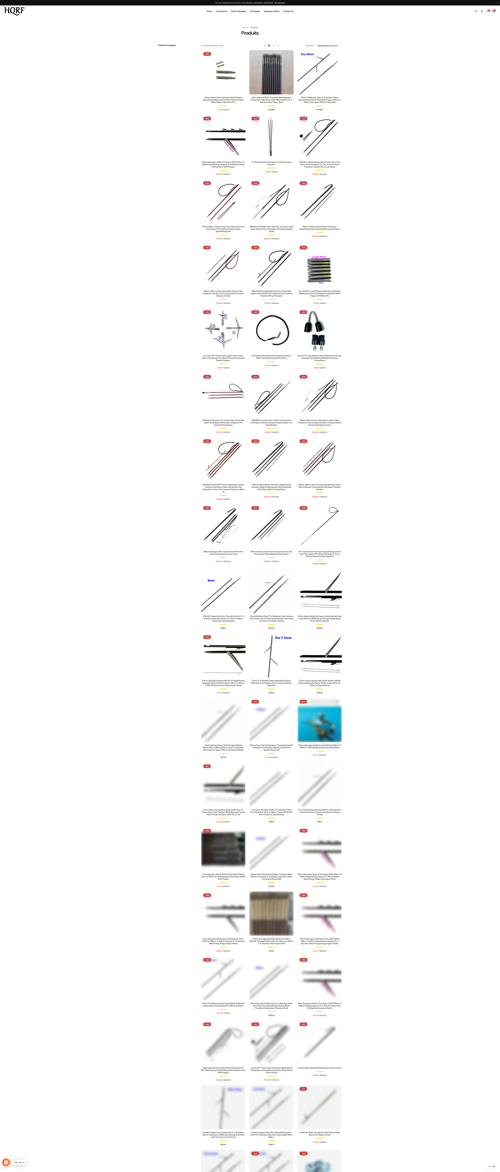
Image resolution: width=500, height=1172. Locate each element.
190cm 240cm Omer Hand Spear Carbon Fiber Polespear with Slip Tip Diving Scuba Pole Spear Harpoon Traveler (223, 293)
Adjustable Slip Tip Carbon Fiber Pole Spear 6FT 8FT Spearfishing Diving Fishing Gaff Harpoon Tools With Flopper (223, 1070)
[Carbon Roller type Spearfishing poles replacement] (320, 1042)
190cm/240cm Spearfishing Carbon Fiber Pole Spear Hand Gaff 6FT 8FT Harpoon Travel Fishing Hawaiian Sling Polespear (271, 293)
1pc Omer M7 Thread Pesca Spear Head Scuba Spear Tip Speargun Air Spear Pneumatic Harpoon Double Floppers (223, 358)
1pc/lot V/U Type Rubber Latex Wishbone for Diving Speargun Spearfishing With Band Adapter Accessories (319, 358)
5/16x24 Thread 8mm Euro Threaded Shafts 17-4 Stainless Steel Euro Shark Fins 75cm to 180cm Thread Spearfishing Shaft (223, 618)
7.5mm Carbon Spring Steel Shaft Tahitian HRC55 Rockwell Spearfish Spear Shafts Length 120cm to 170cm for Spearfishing (320, 683)
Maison (245, 27)
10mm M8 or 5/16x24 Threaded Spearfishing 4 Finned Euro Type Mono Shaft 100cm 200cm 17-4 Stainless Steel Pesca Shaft (271, 99)
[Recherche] (476, 11)
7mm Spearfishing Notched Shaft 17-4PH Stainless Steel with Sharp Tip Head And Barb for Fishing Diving (319, 812)
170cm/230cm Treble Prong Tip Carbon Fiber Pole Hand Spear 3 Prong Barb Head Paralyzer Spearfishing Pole (223, 229)
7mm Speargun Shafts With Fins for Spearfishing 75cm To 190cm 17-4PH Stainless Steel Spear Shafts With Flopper (223, 876)
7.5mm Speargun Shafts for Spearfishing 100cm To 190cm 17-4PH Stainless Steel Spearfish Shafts (319, 746)
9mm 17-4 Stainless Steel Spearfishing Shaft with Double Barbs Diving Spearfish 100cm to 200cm (223, 1004)
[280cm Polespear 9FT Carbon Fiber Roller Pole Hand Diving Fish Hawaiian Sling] (223, 526)
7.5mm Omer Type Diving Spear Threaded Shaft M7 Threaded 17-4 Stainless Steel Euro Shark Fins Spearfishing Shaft (271, 747)
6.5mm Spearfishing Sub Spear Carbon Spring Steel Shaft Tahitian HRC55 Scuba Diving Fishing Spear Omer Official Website (320, 618)
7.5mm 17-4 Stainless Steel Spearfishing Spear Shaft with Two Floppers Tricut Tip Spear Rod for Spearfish (271, 683)
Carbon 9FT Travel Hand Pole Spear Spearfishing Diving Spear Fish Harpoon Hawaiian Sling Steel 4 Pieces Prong (271, 1070)
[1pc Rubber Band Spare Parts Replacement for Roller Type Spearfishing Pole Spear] (271, 330)
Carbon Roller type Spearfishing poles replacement (319, 1068)
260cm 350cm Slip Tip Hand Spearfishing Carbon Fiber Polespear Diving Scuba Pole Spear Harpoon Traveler (319, 487)
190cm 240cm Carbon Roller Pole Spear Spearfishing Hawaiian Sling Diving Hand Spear (319, 227)
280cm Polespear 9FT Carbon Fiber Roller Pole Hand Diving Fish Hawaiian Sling (223, 552)
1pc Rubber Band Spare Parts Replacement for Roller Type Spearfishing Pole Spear (271, 357)
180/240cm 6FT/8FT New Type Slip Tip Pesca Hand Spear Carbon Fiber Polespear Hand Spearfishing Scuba (271, 229)
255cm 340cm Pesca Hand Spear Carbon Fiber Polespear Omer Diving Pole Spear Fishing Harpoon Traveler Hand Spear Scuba (320, 422)
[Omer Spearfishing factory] (14, 11)
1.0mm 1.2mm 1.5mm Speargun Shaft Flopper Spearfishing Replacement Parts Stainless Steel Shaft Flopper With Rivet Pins (223, 99)
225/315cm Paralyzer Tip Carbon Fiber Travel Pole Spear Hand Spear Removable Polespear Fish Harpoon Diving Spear (223, 422)
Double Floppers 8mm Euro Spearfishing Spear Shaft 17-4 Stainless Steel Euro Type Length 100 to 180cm (271, 1134)
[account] (482, 11)
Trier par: (309, 45)
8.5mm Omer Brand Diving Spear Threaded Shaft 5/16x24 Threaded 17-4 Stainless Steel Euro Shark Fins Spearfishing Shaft (271, 876)
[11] (271, 137)
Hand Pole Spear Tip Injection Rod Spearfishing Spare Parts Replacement (319, 1133)
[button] (223, 105)
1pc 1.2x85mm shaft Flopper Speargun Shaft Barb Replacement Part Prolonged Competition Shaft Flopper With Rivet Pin (319, 293)
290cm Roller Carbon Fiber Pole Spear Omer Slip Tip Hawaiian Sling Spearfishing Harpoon (271, 552)
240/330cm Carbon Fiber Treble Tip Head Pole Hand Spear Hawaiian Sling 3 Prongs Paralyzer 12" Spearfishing (271, 422)
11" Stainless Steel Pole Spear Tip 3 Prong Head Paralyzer (271, 163)
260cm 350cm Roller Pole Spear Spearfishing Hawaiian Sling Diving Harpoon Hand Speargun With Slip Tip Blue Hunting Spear (271, 487)
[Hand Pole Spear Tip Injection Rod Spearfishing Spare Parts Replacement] (320, 1107)
